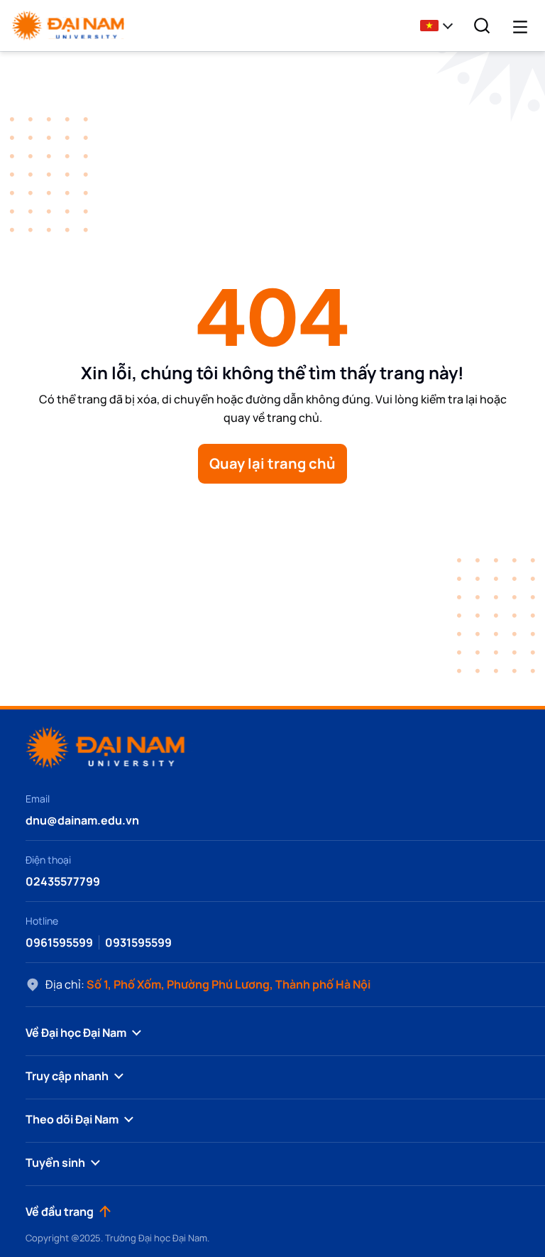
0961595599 (59, 942)
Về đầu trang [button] (60, 1211)
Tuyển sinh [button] (55, 1162)
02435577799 (63, 881)
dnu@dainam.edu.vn (82, 820)
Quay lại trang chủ (272, 463)
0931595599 (138, 942)
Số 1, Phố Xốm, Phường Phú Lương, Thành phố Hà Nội (228, 984)
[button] (440, 25)
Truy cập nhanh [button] (67, 1076)
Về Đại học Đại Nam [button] (76, 1032)
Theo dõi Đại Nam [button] (72, 1119)
